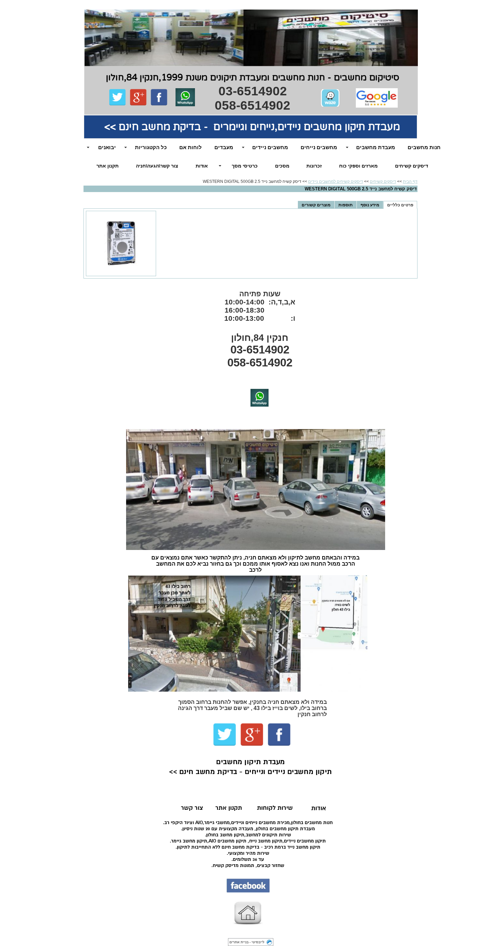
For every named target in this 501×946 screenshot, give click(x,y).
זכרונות (314, 166)
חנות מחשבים (424, 147)
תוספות (345, 205)
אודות (202, 166)
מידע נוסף (370, 205)
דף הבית (410, 181)
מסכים (282, 166)
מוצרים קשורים (316, 205)
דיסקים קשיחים (411, 166)
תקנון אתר (107, 166)
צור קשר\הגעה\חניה (157, 166)
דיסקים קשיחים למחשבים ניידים (335, 181)
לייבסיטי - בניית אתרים (246, 942)
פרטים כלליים (400, 205)
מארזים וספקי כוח (358, 166)
